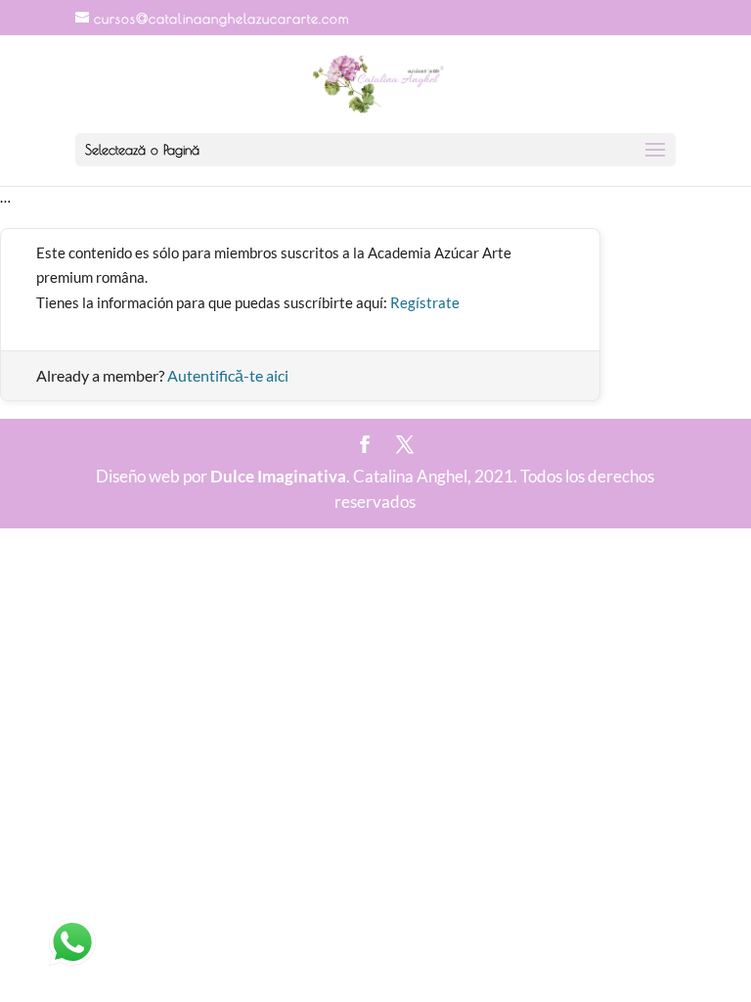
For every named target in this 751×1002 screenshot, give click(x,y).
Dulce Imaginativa (278, 476)
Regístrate (425, 302)
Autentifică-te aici (227, 375)
